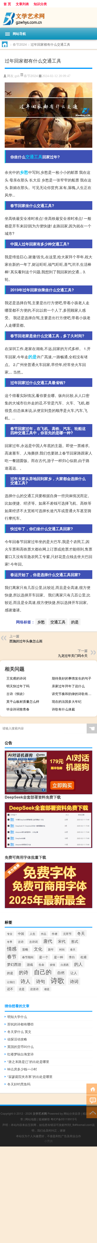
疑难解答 (44, 1119)
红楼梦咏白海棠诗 (20, 1054)
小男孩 (48, 1141)
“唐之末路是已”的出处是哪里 (28, 1061)
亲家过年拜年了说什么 (68, 686)
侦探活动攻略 (17, 1039)
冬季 (9, 941)
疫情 (52, 964)
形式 (74, 941)
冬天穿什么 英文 (19, 1031)
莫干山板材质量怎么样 (22, 701)
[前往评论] (91, 1100)
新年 (51, 949)
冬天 (81, 933)
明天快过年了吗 (17, 686)
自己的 (43, 971)
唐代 (47, 941)
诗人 (25, 980)
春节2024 (20, 44)
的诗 (23, 972)
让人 (73, 972)
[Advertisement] (48, 1195)
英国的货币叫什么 (20, 1046)
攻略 (25, 949)
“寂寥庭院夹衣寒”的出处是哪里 (30, 1076)
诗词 (74, 981)
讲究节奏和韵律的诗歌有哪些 (73, 693)
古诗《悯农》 (16, 693)
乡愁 (24, 172)
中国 (21, 933)
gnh (17, 76)
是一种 (58, 957)
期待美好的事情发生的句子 (71, 678)
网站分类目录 (72, 1113)
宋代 (61, 941)
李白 (72, 957)
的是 (32, 357)
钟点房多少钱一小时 (22, 1069)
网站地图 (30, 1119)
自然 (61, 972)
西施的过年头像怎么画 (25, 641)
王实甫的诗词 (16, 678)
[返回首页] (91, 1089)
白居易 (65, 964)
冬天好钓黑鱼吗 (18, 1084)
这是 (21, 989)
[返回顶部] (91, 1112)
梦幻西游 (14, 964)
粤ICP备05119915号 (64, 1119)
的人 (78, 964)
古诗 (21, 941)
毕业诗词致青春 (17, 709)
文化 (38, 949)
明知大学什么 (17, 1016)
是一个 (43, 957)
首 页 (7, 3)
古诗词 (33, 941)
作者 (54, 934)
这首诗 (34, 989)
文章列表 (22, 3)
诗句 (40, 981)
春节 (11, 956)
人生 (32, 934)
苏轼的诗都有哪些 (20, 1024)
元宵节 (67, 934)
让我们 (11, 982)
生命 (41, 964)
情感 (11, 948)
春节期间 (27, 957)
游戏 (30, 964)
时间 (62, 949)
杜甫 (84, 957)
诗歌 (57, 980)
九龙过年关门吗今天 (73, 655)
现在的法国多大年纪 (66, 701)
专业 (9, 934)
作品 (43, 934)
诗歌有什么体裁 (63, 709)
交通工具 (33, 157)
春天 (72, 949)
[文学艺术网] (48, 17)
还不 (10, 989)
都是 (46, 989)
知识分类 (40, 3)
